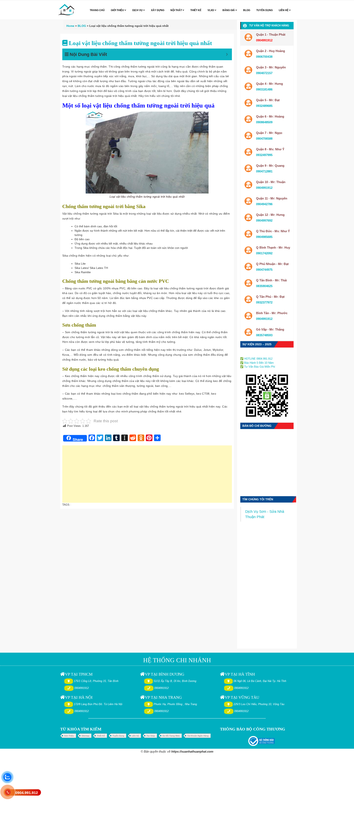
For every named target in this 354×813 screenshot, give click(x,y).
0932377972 (264, 302)
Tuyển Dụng (118, 736)
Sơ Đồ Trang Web (171, 736)
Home (70, 25)
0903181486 (264, 89)
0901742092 (264, 253)
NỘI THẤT (176, 10)
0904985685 (264, 237)
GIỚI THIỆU (118, 10)
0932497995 (264, 155)
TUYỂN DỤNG (264, 10)
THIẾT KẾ (195, 10)
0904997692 (264, 220)
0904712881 (264, 171)
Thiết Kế (101, 736)
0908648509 (264, 122)
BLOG (246, 10)
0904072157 (264, 73)
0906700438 (264, 56)
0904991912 (264, 187)
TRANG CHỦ (97, 10)
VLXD (211, 10)
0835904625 (264, 286)
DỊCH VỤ (137, 10)
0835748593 (264, 335)
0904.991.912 (26, 793)
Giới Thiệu (69, 736)
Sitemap (85, 736)
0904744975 (264, 269)
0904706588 (264, 138)
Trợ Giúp (150, 736)
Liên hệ (135, 736)
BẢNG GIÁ (228, 10)
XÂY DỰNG (157, 10)
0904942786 (264, 204)
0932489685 (264, 106)
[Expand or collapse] (226, 54)
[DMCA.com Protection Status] (252, 354)
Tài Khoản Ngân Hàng (198, 736)
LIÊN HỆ (284, 10)
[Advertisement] (147, 476)
